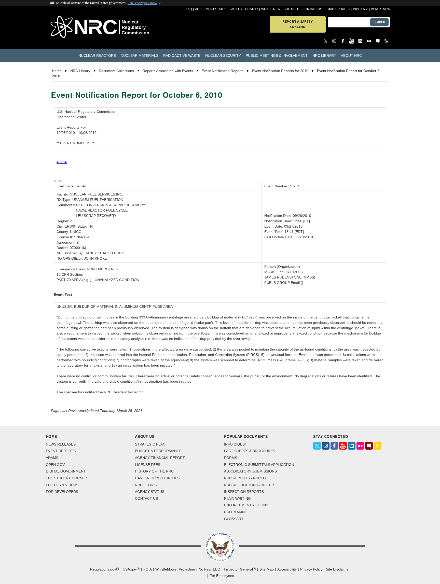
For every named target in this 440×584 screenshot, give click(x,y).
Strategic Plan (150, 444)
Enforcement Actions (246, 505)
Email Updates (337, 9)
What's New (270, 9)
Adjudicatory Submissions (250, 471)
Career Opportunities (157, 478)
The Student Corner (66, 478)
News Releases (61, 444)
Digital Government (66, 471)
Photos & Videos (62, 485)
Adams (52, 458)
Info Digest (235, 444)
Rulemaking (236, 512)
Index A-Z (360, 9)
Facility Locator (244, 9)
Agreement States (210, 9)
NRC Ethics (146, 485)
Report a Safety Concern (297, 24)
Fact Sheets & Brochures (249, 451)
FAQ (189, 9)
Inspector (238, 569)
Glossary (233, 519)
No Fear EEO (209, 569)
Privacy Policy (311, 569)
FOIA (147, 569)
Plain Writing (237, 498)
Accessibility (287, 569)
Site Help (291, 9)
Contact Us (312, 9)
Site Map (266, 569)
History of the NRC (154, 471)
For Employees (222, 576)
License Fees (147, 465)
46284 (62, 162)
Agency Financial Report (160, 458)
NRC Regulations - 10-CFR (249, 485)
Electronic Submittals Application (259, 465)
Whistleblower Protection (175, 569)
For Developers (62, 492)
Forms (230, 458)
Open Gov (55, 465)
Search (379, 22)
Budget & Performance (158, 451)
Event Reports (61, 451)
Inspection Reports (244, 492)
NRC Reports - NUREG (245, 478)
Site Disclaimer (338, 569)
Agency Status (149, 492)
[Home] (77, 27)
